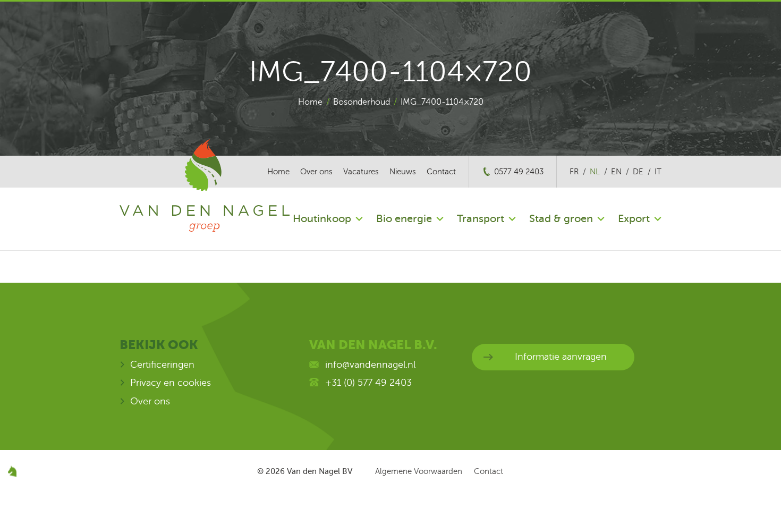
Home (310, 102)
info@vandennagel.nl (370, 364)
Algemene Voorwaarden (418, 471)
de (638, 171)
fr (574, 171)
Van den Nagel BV (319, 471)
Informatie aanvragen (561, 356)
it (658, 171)
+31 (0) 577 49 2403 (368, 382)
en (616, 171)
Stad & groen (561, 219)
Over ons (316, 171)
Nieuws (402, 171)
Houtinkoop (322, 219)
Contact (441, 171)
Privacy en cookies (170, 382)
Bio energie (404, 219)
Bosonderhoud (361, 102)
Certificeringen (162, 364)
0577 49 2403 (519, 171)
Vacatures (361, 171)
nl (595, 171)
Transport (480, 219)
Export (634, 219)
